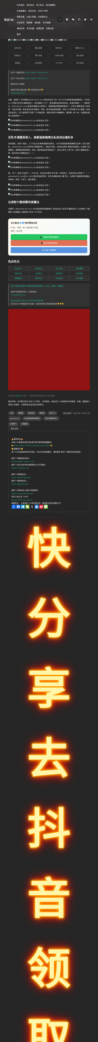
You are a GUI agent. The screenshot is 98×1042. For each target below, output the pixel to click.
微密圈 (29, 22)
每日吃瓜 (30, 5)
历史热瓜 (59, 278)
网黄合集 (20, 16)
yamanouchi (14, 418)
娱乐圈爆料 (51, 5)
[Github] (79, 19)
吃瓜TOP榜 (43, 11)
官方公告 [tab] (14, 428)
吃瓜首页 (20, 5)
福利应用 (20, 28)
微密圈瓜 (18, 278)
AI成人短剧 (31, 16)
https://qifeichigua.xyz (21, 477)
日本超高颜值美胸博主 (32, 418)
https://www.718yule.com (36, 78)
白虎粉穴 (13, 424)
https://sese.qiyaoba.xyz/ (22, 493)
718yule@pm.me (18, 93)
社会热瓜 (20, 22)
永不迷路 (47, 22)
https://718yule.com (20, 468)
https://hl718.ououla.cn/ (22, 500)
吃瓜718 (8, 19)
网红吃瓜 (18, 273)
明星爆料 (79, 268)
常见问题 (30, 28)
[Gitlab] (91, 19)
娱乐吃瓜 (32, 11)
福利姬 (37, 22)
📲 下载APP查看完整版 (49, 237)
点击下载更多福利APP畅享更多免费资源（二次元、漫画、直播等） (38, 286)
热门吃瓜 (40, 5)
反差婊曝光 (21, 11)
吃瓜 (11, 413)
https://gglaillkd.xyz (19, 484)
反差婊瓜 (79, 273)
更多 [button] (19, 34)
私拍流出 (31, 413)
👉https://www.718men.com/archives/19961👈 (31, 445)
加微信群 (40, 28)
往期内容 (50, 28)
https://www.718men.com (22, 461)
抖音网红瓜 (43, 16)
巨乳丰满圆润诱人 (51, 418)
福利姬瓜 (59, 273)
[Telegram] (66, 19)
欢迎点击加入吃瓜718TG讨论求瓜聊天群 (27, 300)
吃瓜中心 (18, 268)
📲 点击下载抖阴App (49, 243)
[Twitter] (85, 19)
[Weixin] (73, 19)
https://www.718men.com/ (36, 72)
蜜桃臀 (20, 413)
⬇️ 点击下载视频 (49, 250)
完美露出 (25, 424)
